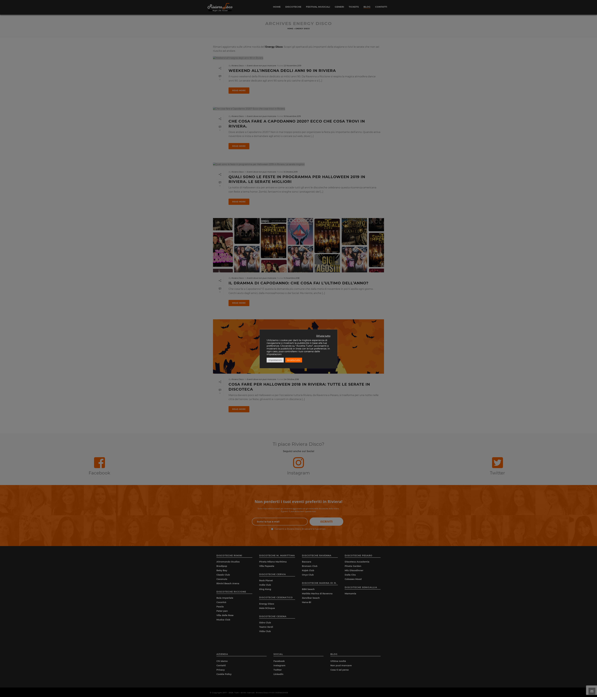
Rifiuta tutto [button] (323, 336)
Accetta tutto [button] (293, 360)
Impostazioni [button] (275, 360)
